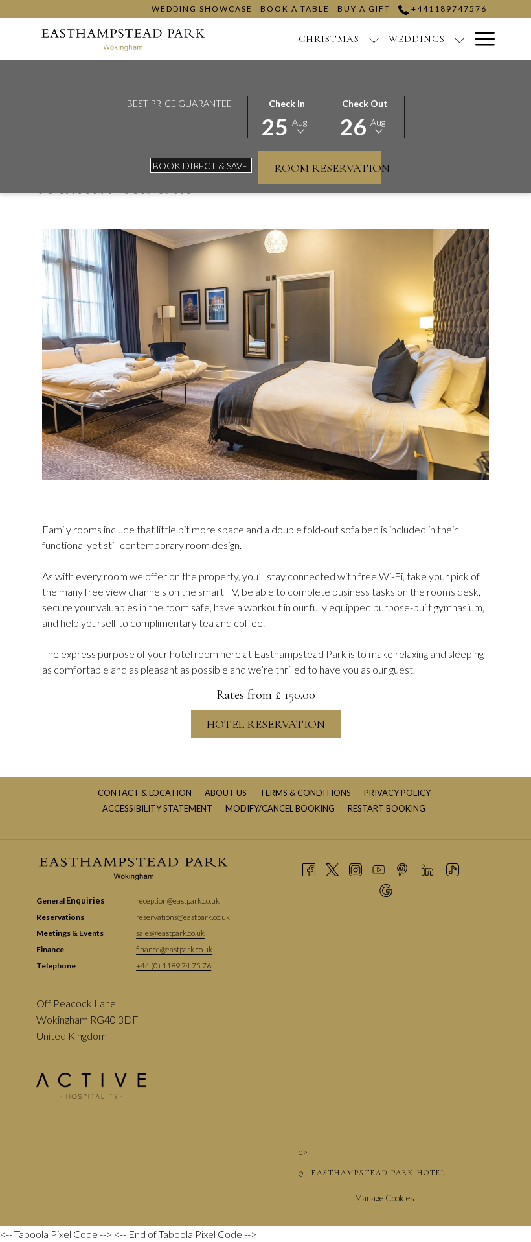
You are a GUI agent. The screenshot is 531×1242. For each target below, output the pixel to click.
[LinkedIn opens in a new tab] (427, 869)
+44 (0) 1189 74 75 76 (173, 965)
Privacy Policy (397, 793)
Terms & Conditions (305, 793)
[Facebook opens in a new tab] (308, 869)
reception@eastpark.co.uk (178, 901)
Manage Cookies (384, 1198)
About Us (226, 793)
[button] (287, 116)
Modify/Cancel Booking (280, 808)
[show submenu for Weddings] (459, 39)
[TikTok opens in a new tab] (452, 869)
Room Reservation (327, 168)
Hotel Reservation (266, 724)
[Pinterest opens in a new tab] (402, 869)
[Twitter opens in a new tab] (332, 869)
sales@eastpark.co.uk (170, 933)
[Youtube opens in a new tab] (378, 869)
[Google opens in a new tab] (385, 890)
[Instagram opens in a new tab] (355, 869)
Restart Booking (386, 808)
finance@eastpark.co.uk (174, 949)
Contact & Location (145, 793)
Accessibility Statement (157, 808)
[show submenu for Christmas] (374, 39)
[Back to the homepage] (123, 39)
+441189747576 (448, 9)
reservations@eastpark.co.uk (183, 917)
